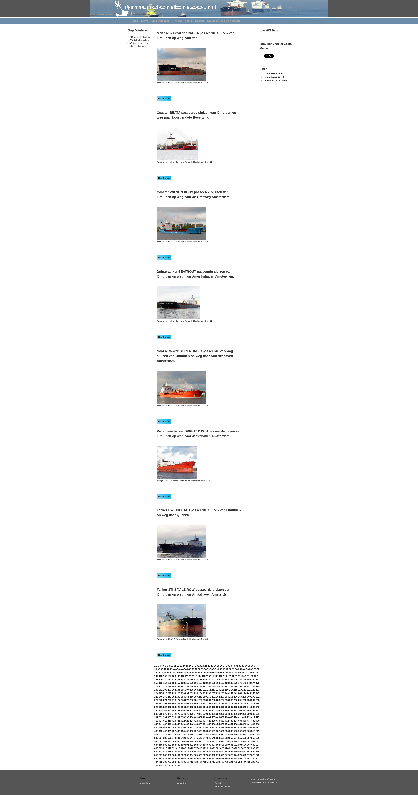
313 (231, 703)
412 (244, 717)
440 (156, 724)
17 (193, 665)
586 (165, 744)
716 (209, 762)
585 (161, 744)
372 (174, 714)
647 (222, 751)
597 (214, 744)
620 (209, 748)
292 (244, 700)
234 (200, 693)
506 (236, 731)
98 (236, 672)
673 (231, 755)
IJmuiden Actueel (274, 77)
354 (200, 710)
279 (187, 700)
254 (183, 696)
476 (209, 727)
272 (156, 700)
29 (230, 665)
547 (205, 738)
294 (253, 700)
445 (178, 724)
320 (156, 707)
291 (240, 700)
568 (191, 741)
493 (178, 731)
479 (222, 727)
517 (178, 734)
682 (165, 758)
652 (244, 751)
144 (227, 679)
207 (187, 690)
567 (187, 741)
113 (195, 676)
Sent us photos (223, 786)
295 (258, 700)
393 (161, 717)
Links (188, 20)
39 (158, 669)
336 (227, 707)
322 (165, 707)
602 (236, 744)
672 (227, 755)
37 (255, 665)
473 (196, 727)
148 (244, 679)
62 (230, 669)
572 (209, 741)
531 (240, 734)
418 (165, 720)
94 (224, 672)
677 (249, 755)
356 (209, 710)
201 (161, 690)
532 (244, 734)
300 (174, 703)
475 (205, 727)
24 (215, 665)
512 (156, 734)
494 (183, 731)
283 (205, 700)
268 (244, 696)
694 (218, 758)
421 (178, 720)
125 (247, 676)
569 (196, 741)
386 (236, 714)
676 (244, 755)
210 (200, 690)
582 (253, 741)
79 (177, 672)
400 (191, 717)
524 (209, 734)
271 (258, 696)
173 (249, 683)
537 (161, 738)
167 (222, 683)
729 (161, 765)
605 (249, 744)
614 (183, 748)
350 (183, 710)
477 (214, 727)
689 (196, 758)
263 (222, 696)
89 (208, 672)
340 (244, 707)
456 (227, 724)
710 (183, 762)
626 (235, 748)
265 (231, 696)
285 (214, 700)
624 (227, 748)
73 (158, 672)
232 (191, 693)
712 (191, 762)
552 (227, 738)
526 (218, 734)
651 (240, 751)
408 (227, 717)
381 (214, 714)
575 (222, 741)
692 (209, 758)
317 (249, 703)
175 (258, 683)
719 (222, 762)
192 (227, 686)
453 (214, 724)
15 (187, 665)
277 (178, 700)
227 (169, 693)
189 (214, 686)
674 (236, 755)
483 (240, 727)
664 (191, 755)
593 (196, 744)
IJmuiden (145, 783)
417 (161, 720)
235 (205, 693)
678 (253, 755)
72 (155, 672)
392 (156, 717)
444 (174, 724)
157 (178, 683)
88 (205, 672)
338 (236, 707)
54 (205, 669)
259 (205, 696)
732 (174, 765)
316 (244, 703)
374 (183, 714)
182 (183, 686)
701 (249, 758)
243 (240, 693)
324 (174, 707)
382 (218, 714)
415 (257, 717)
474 (200, 727)
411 (240, 717)
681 (161, 758)
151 (258, 679)
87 (202, 672)
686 (183, 758)
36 (252, 665)
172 (244, 683)
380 (209, 714)
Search (199, 20)
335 (222, 707)
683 (169, 758)
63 (233, 669)
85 (196, 672)
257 (196, 696)
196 (244, 686)
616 (191, 748)
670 (218, 755)
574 (218, 741)
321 (161, 707)
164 (209, 683)
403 (205, 717)
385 (231, 714)
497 (196, 731)
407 (222, 717)
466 (165, 727)
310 (218, 703)
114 (199, 676)
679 (258, 755)
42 (168, 669)
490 (165, 731)
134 (183, 679)
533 (249, 734)
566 (183, 741)
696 (227, 758)
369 (161, 714)
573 (214, 741)
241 (231, 693)
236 (209, 693)
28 (227, 665)
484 (244, 727)
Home (134, 20)
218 (235, 690)
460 (244, 724)
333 (214, 707)
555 (240, 738)
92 (217, 672)
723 (240, 762)
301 (178, 703)
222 (253, 690)
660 (174, 755)
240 (227, 693)
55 (208, 669)
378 (200, 714)
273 (161, 700)
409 (231, 717)
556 (244, 738)
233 (196, 693)
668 (209, 755)
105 (161, 676)
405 (214, 717)
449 (196, 724)
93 (220, 672)
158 (183, 683)
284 (209, 700)
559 (258, 738)
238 (218, 693)
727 (257, 762)
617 (196, 748)
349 (178, 710)
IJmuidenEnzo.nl (267, 779)
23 (212, 665)
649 (231, 751)
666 (200, 755)
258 (200, 696)
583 (258, 741)
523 (205, 734)
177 (161, 686)
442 (165, 724)
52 (199, 669)
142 (218, 679)
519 (187, 734)
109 (178, 676)
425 (196, 720)
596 (209, 744)
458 (236, 724)
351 (187, 710)
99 (239, 672)
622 (218, 748)
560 (156, 741)
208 (191, 690)
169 (231, 683)
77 (171, 672)
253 (178, 696)
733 (178, 765)
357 (214, 710)
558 (253, 738)
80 (180, 672)
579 (240, 741)
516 (174, 734)
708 (174, 762)
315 (240, 703)
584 (156, 744)
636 (174, 751)
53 (202, 669)
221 (249, 690)
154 (165, 683)
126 (251, 676)
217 (231, 690)
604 (244, 744)
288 (227, 700)
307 (205, 703)
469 (178, 727)
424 (191, 720)
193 (231, 686)
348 (174, 710)
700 (244, 758)
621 (213, 748)
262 (218, 696)
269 (249, 696)
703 (258, 758)
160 (191, 683)
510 (253, 731)
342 (253, 707)
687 (187, 758)
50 (193, 669)
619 (205, 748)
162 (200, 683)
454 (218, 724)
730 (165, 765)
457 (231, 724)
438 (253, 720)
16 (190, 665)
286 (218, 700)
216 (227, 690)
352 (191, 710)
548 (209, 738)
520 (191, 734)
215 (222, 690)
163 (205, 683)
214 (218, 690)
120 (225, 676)
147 (240, 679)
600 (227, 744)
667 (205, 755)
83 (189, 672)
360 (227, 710)
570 (200, 741)
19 (199, 665)
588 (174, 744)
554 (236, 738)
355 (205, 710)
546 (200, 738)
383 (222, 714)
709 (178, 762)
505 (231, 731)
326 (183, 707)
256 (191, 696)
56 (211, 669)
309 (214, 703)
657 (161, 755)
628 (244, 748)
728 (156, 765)
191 (222, 686)
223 (257, 690)
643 (205, 751)
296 (156, 703)
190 (218, 686)
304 (191, 703)
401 (196, 717)
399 (187, 717)
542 (183, 738)
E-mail (218, 783)
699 (240, 758)
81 (183, 672)
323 (169, 707)
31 (236, 665)
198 (253, 686)
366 (253, 710)
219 (240, 690)
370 (165, 714)
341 (249, 707)
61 (227, 669)
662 (183, 755)
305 (196, 703)
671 (222, 755)
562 (165, 741)
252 (174, 696)
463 (258, 724)
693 (214, 758)
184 (191, 686)
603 (240, 744)
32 (240, 665)
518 (183, 734)
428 (209, 720)
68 (248, 669)
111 (187, 676)
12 (178, 665)
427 (205, 720)
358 (218, 710)
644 (209, 751)
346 (165, 710)
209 (196, 690)
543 (187, 738)
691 (205, 758)
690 (200, 758)
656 (156, 755)
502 (218, 731)
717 (213, 762)
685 (178, 758)
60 (224, 669)
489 (161, 731)
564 (174, 741)
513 (161, 734)
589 (178, 744)
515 (169, 734)
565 (178, 741)
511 (257, 731)
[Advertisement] (137, 70)
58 (217, 669)
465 (161, 727)
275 (169, 700)
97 (233, 672)
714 (200, 762)
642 (200, 751)
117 (212, 676)
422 (183, 720)
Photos (177, 20)
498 (200, 731)
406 (218, 717)
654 (253, 751)
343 (258, 707)
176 (156, 686)
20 (202, 665)
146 (236, 679)
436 (244, 720)
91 (214, 672)
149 (249, 679)
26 (221, 665)
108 (174, 676)
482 (236, 727)
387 (240, 714)
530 (236, 734)
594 (200, 744)
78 (174, 672)
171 (240, 683)
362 (236, 710)
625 (231, 748)
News (144, 20)
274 (165, 700)
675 (240, 755)
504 (227, 731)
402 (200, 717)
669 (214, 755)
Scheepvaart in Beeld (276, 80)
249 (161, 696)
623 (222, 748)
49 (189, 669)
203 (169, 690)
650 (236, 751)
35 (249, 665)
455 (222, 724)
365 (249, 710)
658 (165, 755)
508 (244, 731)
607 (258, 744)
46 (180, 669)
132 (174, 679)
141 (214, 679)
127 (256, 676)
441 (161, 724)
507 (240, 731)
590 (183, 744)
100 (243, 672)
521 (196, 734)
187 (205, 686)
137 (196, 679)
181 (178, 686)
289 (231, 700)
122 (234, 676)
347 (169, 710)
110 (183, 676)
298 (165, 703)
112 (191, 676)
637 (178, 751)
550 (218, 738)
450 (200, 724)
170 (236, 683)
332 (209, 707)
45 (177, 669)
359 (222, 710)
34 (246, 665)
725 (249, 762)
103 (256, 672)
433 (231, 720)
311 (222, 703)
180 (174, 686)
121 (229, 676)
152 (156, 683)
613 (178, 748)
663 (187, 755)
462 (253, 724)
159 (187, 683)
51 (196, 669)
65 (239, 669)
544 (191, 738)
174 (253, 683)
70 (255, 669)
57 (214, 669)
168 (227, 683)
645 (214, 751)
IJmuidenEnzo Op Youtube (223, 20)
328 (191, 707)
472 (191, 727)
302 (183, 703)
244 (244, 693)
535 (258, 734)
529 (231, 734)
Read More (164, 98)
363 (240, 710)
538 (165, 738)
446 (183, 724)
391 (258, 714)
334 (218, 707)
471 (187, 727)
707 (169, 762)
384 (227, 714)
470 (183, 727)
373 (178, 714)
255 (187, 696)
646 (218, 751)
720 (227, 762)
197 (249, 686)
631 (257, 748)
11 (175, 665)
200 (156, 690)
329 (196, 707)
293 (249, 700)
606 (253, 744)
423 (187, 720)
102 (252, 672)
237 (214, 693)
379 (205, 714)
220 (244, 690)
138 (200, 679)
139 (205, 679)
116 (208, 676)
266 (236, 696)
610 (165, 748)
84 (193, 672)
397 (178, 717)
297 (161, 703)
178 (165, 686)
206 (183, 690)
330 (200, 707)
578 (236, 741)
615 (187, 748)
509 (249, 731)
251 (169, 696)
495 (187, 731)
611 (169, 748)
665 (196, 755)
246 (253, 693)
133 (178, 679)
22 (209, 665)
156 (174, 683)
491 (169, 731)
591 (187, 744)
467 (169, 727)
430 (218, 720)
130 (165, 679)
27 (224, 665)
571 (205, 741)
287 (222, 700)
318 (253, 703)
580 (244, 741)
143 (222, 679)
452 (209, 724)
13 (181, 665)
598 (218, 744)
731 (169, 765)
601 (231, 744)
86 (199, 672)
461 (249, 724)
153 (161, 683)
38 (155, 669)
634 (165, 751)
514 (165, 734)
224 (156, 693)
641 (196, 751)
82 (186, 672)
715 (205, 762)
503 (222, 731)
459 (240, 724)
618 (200, 748)
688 (191, 758)
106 (165, 676)
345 (161, 710)
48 (186, 669)
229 (178, 693)
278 (183, 700)
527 (222, 734)
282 (200, 700)
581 (249, 741)
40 (162, 669)
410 (236, 717)
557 (249, 738)
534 (253, 734)
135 (187, 679)
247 (258, 693)
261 (214, 696)
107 (169, 676)
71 (258, 669)
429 (214, 720)
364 (244, 710)
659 (169, 755)
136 (191, 679)
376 (191, 714)
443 (169, 724)
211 (205, 690)
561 (161, 741)
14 (184, 665)
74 (162, 672)
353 (196, 710)
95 (227, 672)
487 (258, 727)
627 (240, 748)
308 (209, 703)
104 (156, 676)
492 (174, 731)
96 (230, 672)
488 (156, 731)
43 (171, 669)
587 (169, 744)
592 (191, 744)
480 (227, 727)
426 (200, 720)
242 (236, 693)
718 (218, 762)
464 (156, 727)
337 (231, 707)
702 (253, 758)
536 (156, 738)
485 (249, 727)
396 (174, 717)
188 (209, 686)
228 (174, 693)
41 (165, 669)
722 (235, 762)
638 (183, 751)
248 (156, 696)
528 (227, 734)
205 (178, 690)
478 (218, 727)
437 (249, 720)
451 (205, 724)
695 (222, 758)
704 (156, 762)
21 (205, 665)
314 (235, 703)
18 (196, 665)
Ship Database (160, 20)
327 (187, 707)
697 (231, 758)
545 (196, 738)
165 (214, 683)
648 (227, 751)
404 (209, 717)
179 (169, 686)
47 (183, 669)
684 (174, 758)
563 (169, 741)
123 (238, 676)
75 (165, 672)
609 (161, 748)
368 (156, 714)
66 (242, 669)
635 (169, 751)
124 (243, 676)
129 (161, 679)
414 (253, 717)
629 (249, 748)
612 (174, 748)
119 (221, 676)
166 (218, 683)
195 (240, 686)
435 (240, 720)
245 (249, 693)
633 (161, 751)
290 (236, 700)
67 (245, 669)
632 (156, 751)
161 (196, 683)
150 (253, 679)
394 (165, 717)
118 (216, 676)
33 (243, 665)
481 (231, 727)
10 (171, 665)
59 (220, 669)
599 (222, 744)
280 (191, 700)
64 (236, 669)
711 (187, 762)
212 (209, 690)
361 (231, 710)
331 (205, 707)
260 (209, 696)
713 (196, 762)
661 (178, 755)
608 (156, 748)
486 (253, 727)
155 (169, 683)
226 (165, 693)
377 (196, 714)
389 (249, 714)
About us (182, 783)
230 (183, 693)
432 (227, 720)
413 (249, 717)
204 (174, 690)
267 (240, 696)
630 (253, 748)
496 (191, 731)
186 (200, 686)
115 (204, 676)
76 (168, 672)
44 (174, 669)
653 (249, 751)
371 (169, 714)
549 (214, 738)
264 (227, 696)
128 (156, 679)
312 (227, 703)
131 (169, 679)
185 (196, 686)
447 (187, 724)
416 (156, 720)
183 (187, 686)
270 (253, 696)
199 (258, 686)
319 (257, 703)
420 (174, 720)
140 (209, 679)
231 (187, 693)
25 (218, 665)
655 (258, 751)
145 (231, 679)
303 (187, 703)
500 (209, 731)
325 (178, 707)
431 (222, 720)
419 (169, 720)
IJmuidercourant (274, 73)
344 (156, 710)
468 (174, 727)
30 (233, 665)
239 (222, 693)
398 (183, 717)
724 (244, 762)
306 (200, 703)
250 (165, 696)
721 (231, 762)
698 (236, 758)
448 (191, 724)
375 (187, 714)
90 (211, 672)
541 (178, 738)
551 (222, 738)
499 (205, 731)
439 (258, 720)
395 (169, 717)
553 (231, 738)
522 (200, 734)
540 (174, 738)
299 (169, 703)
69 (251, 669)
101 (247, 672)
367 (258, 710)
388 (244, 714)
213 (213, 690)
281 (196, 700)
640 (191, 751)
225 (161, 693)
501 (214, 731)
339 (240, 707)
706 (165, 762)
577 (231, 741)
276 (174, 700)
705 (161, 762)
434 (236, 720)
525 (214, 734)
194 (236, 686)
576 (227, 741)
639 (187, 751)
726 (253, 762)
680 (156, 758)
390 (253, 714)
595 (205, 744)
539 (169, 738)
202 (165, 690)
